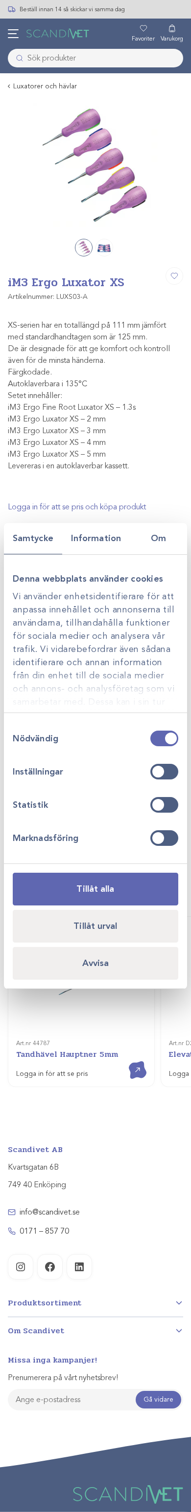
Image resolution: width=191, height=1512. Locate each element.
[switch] (164, 771)
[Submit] (16, 58)
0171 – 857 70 (44, 1231)
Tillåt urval (95, 926)
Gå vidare (158, 1399)
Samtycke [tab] (33, 538)
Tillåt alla (95, 888)
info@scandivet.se (50, 1212)
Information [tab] (96, 538)
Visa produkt (130, 1061)
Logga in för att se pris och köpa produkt (77, 507)
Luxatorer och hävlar (45, 86)
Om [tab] (158, 538)
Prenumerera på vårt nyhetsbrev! (63, 1378)
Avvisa (95, 963)
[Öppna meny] (13, 33)
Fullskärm (152, 218)
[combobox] (95, 58)
